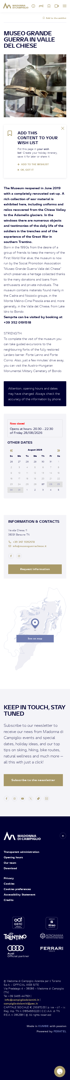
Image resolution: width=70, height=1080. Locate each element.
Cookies (9, 883)
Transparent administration (21, 851)
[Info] (33, 6)
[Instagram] (14, 798)
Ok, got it (27, 169)
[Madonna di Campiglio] (16, 6)
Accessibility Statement (19, 894)
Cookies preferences (17, 889)
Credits (8, 900)
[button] (63, 835)
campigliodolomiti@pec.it (21, 1003)
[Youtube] (22, 798)
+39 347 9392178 (24, 541)
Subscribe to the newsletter (33, 780)
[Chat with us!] (59, 1071)
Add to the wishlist (56, 18)
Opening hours (13, 857)
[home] (22, 835)
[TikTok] (38, 798)
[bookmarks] (49, 6)
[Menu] (64, 6)
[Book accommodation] (41, 6)
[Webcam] (57, 6)
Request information (35, 569)
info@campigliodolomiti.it (22, 999)
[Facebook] (6, 798)
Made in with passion (46, 1026)
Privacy (9, 878)
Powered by (51, 1031)
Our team (10, 862)
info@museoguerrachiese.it (29, 546)
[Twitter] (30, 798)
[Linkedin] (46, 798)
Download (10, 868)
